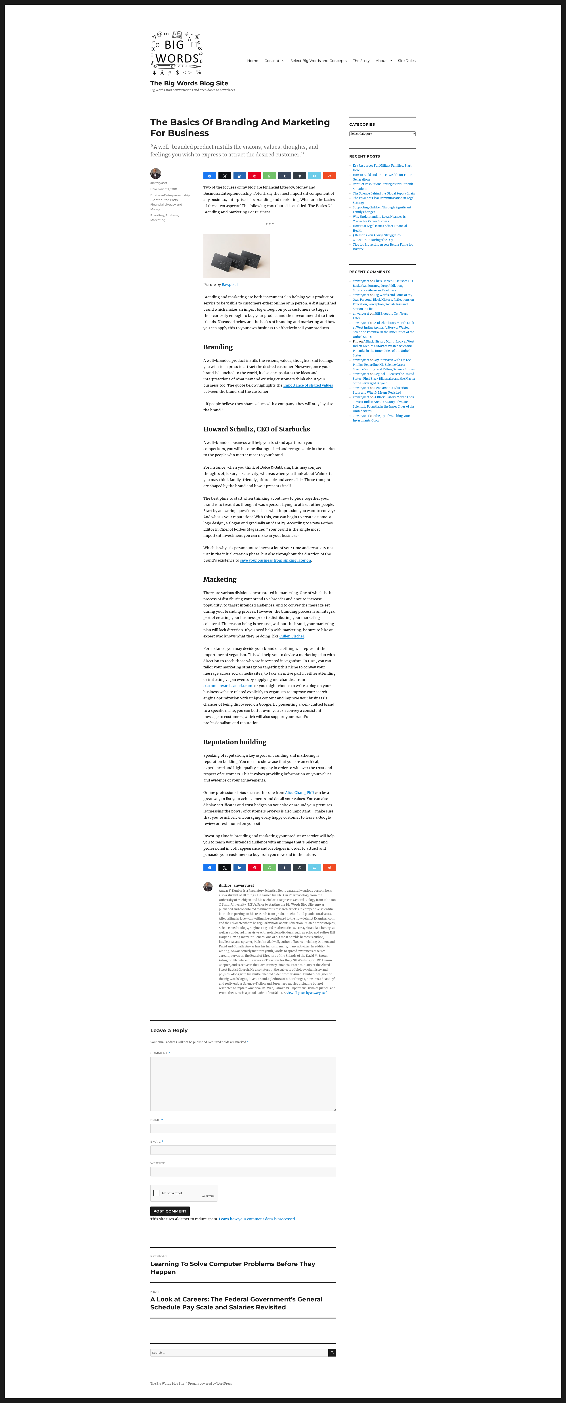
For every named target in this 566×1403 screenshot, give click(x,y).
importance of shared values (308, 385)
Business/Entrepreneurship (170, 195)
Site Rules (407, 61)
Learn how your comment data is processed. (257, 1219)
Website (157, 1163)
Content (271, 61)
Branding (157, 215)
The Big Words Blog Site (189, 83)
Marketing (157, 220)
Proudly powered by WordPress (210, 1384)
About (381, 61)
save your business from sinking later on (275, 560)
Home (252, 61)
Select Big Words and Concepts (319, 61)
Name (156, 1120)
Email (157, 1141)
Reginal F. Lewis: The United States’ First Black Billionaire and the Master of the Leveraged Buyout (384, 378)
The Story (361, 61)
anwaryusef (158, 183)
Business (171, 215)
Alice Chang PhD (299, 792)
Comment (160, 1053)
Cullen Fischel (291, 636)
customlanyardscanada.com (227, 685)
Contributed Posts (165, 200)
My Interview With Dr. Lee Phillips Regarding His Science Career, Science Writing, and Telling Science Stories (384, 364)
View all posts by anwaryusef (306, 993)
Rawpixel (230, 284)
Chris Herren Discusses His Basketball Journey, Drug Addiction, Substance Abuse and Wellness (383, 285)
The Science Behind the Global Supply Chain (384, 193)
